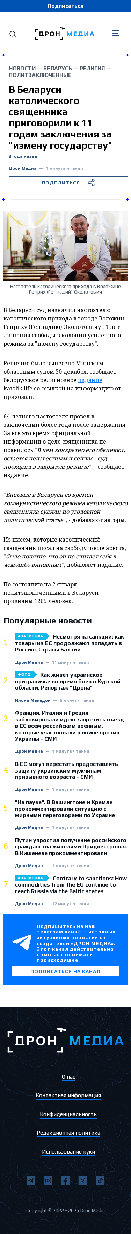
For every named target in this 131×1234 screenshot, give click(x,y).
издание (90, 380)
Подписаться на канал (65, 971)
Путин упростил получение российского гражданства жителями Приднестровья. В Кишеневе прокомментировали (71, 846)
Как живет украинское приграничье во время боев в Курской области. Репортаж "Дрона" (68, 681)
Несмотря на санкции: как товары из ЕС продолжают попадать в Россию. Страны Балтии (69, 643)
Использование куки (68, 1151)
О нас (68, 1076)
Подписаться (65, 5)
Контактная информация (68, 1095)
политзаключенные (40, 75)
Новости (22, 68)
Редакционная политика (68, 1132)
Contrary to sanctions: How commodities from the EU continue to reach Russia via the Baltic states (71, 885)
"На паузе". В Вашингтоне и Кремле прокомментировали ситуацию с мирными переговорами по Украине (65, 808)
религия (92, 68)
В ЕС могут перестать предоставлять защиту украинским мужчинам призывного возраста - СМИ (66, 770)
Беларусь (57, 68)
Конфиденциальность (68, 1114)
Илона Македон (33, 700)
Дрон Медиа (23, 168)
